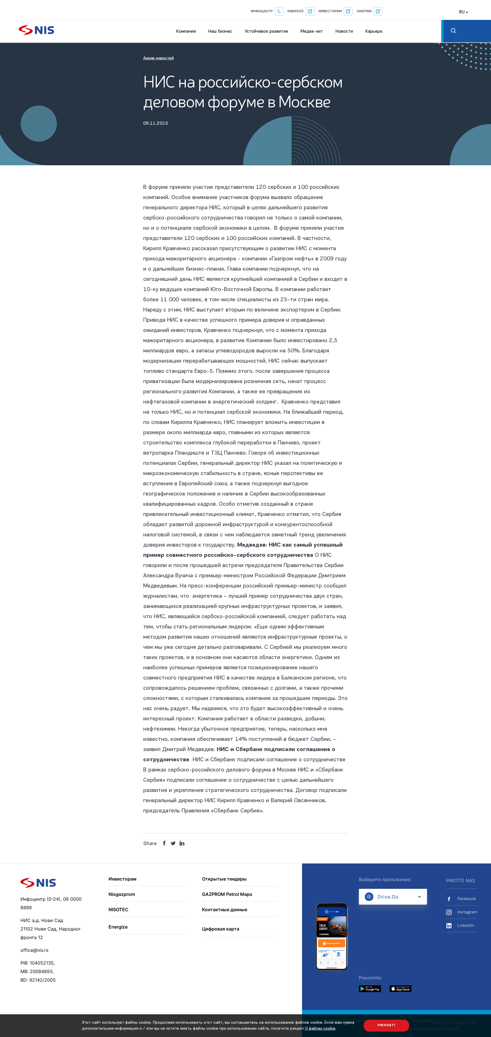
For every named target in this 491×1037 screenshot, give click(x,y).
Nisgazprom (122, 894)
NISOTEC (118, 909)
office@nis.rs (34, 950)
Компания (186, 31)
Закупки (364, 11)
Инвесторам (330, 11)
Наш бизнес (220, 31)
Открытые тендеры (224, 879)
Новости (344, 31)
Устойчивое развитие (266, 31)
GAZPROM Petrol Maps (227, 894)
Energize (296, 11)
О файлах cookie (320, 1028)
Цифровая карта (220, 929)
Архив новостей (158, 58)
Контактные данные (224, 909)
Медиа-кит (312, 31)
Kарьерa (373, 31)
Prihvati (387, 1025)
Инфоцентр (262, 11)
